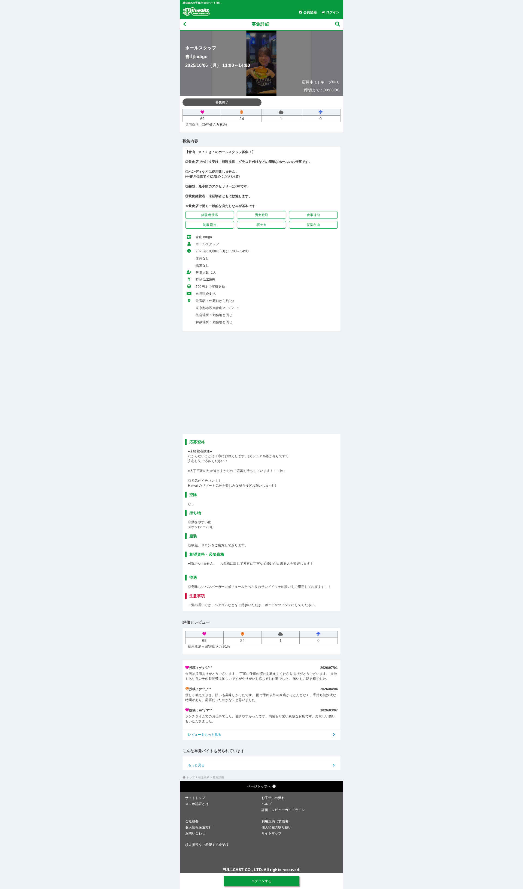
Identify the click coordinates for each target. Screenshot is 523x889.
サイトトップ (195, 798)
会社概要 (192, 821)
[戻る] (185, 24)
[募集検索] (337, 24)
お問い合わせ (195, 833)
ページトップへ (259, 786)
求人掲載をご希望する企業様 (207, 845)
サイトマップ (272, 833)
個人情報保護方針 (198, 827)
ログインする (261, 881)
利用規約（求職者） (277, 821)
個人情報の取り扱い (277, 827)
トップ (190, 777)
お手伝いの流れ (273, 798)
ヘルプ (267, 804)
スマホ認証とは (197, 804)
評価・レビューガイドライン (283, 810)
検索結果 (203, 777)
